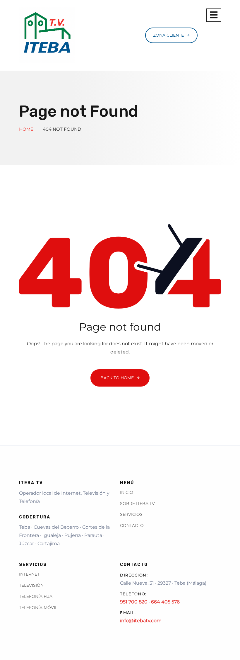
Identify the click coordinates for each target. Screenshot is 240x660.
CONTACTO (132, 525)
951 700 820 (134, 602)
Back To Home (117, 377)
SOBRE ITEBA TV (137, 503)
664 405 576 (165, 602)
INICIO (126, 492)
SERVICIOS (131, 514)
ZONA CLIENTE (168, 35)
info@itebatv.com (141, 620)
